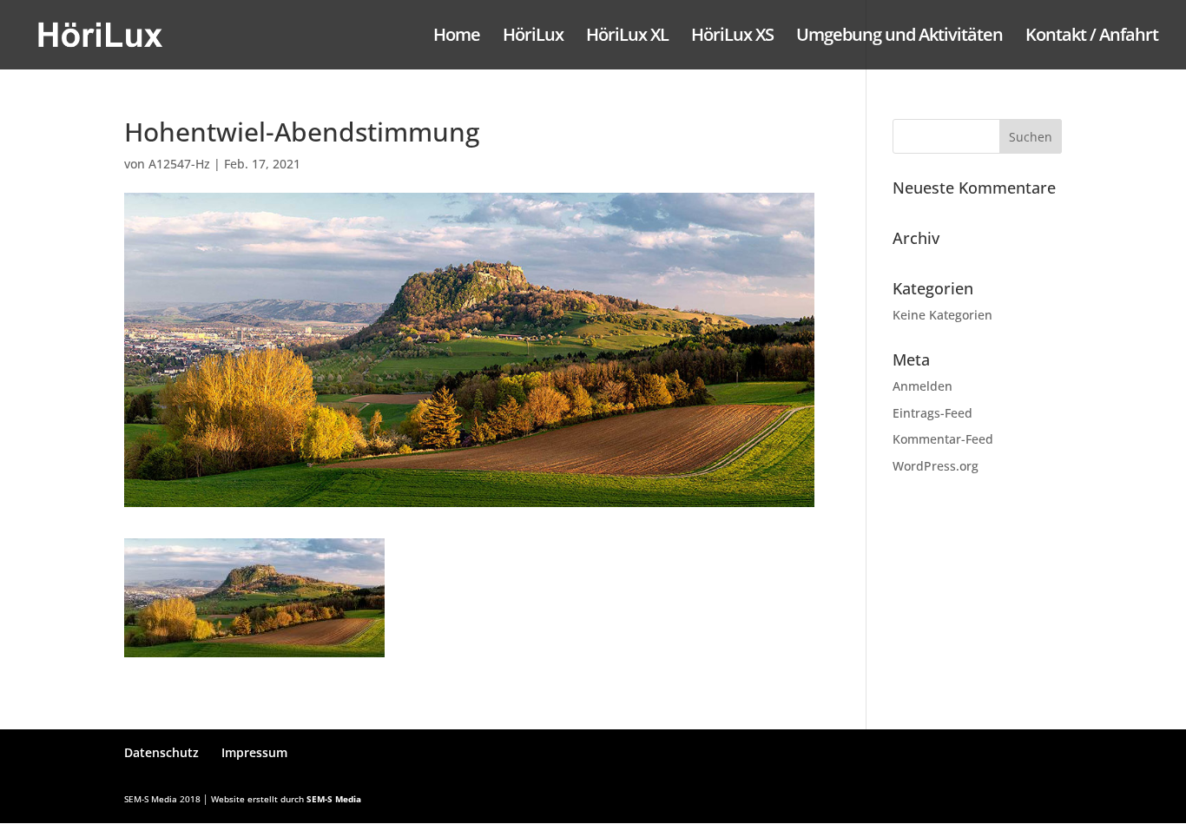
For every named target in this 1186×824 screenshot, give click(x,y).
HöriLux (533, 37)
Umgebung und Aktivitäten (899, 37)
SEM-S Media (333, 799)
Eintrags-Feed (932, 413)
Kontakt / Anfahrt (1091, 37)
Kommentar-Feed (943, 439)
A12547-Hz (179, 163)
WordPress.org (935, 466)
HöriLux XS (732, 37)
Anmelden (922, 386)
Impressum (254, 752)
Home (456, 37)
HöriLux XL (627, 37)
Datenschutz (161, 752)
